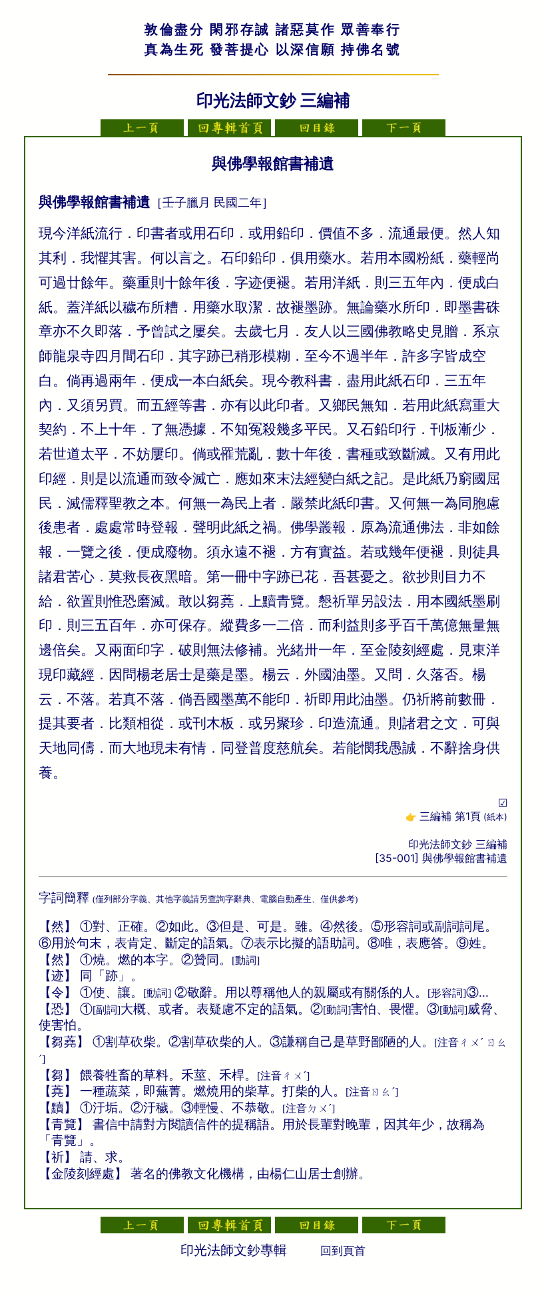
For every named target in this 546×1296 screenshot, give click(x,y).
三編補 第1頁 (463, 816)
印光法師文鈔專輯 (233, 1250)
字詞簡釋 (64, 898)
